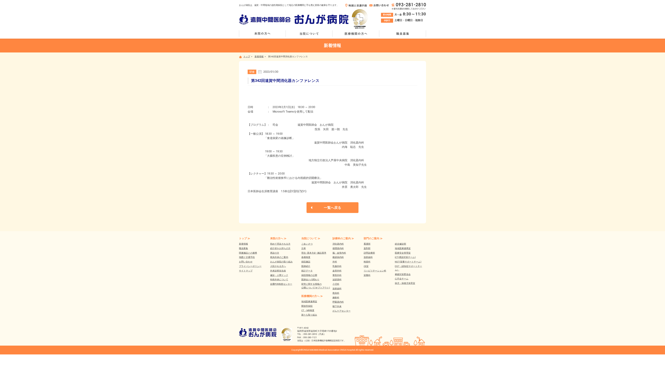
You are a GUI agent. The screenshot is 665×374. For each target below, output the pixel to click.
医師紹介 (305, 266)
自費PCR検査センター (281, 284)
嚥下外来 (337, 306)
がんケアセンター (341, 311)
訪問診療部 (369, 253)
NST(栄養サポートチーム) (408, 261)
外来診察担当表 (278, 270)
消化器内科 (338, 244)
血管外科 (337, 270)
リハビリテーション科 (375, 270)
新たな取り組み (309, 315)
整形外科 (337, 275)
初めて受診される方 (280, 244)
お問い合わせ (245, 261)
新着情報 (259, 56)
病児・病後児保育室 (405, 283)
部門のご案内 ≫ (373, 238)
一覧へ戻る (332, 208)
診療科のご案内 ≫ (343, 238)
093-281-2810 (310, 334)
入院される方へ (278, 266)
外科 (334, 261)
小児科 (335, 284)
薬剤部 (367, 248)
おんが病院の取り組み (281, 261)
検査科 (367, 261)
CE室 (366, 266)
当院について (309, 33)
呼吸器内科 (338, 302)
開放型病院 (307, 306)
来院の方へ (262, 33)
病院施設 (305, 261)
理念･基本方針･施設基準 (313, 253)
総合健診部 (400, 244)
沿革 (303, 248)
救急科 (335, 293)
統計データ (307, 270)
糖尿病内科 (338, 257)
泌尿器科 (337, 279)
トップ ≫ (244, 238)
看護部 (367, 244)
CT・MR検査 (307, 310)
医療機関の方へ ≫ (312, 296)
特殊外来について (279, 279)
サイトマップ (245, 270)
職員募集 (402, 33)
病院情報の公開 (309, 275)
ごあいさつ (307, 244)
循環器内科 (338, 248)
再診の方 (274, 253)
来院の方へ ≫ (278, 238)
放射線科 (337, 288)
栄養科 (367, 275)
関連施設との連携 (248, 253)
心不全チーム (401, 278)
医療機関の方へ (355, 33)
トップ (246, 56)
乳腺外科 (337, 266)
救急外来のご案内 (279, 257)
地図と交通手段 (247, 257)
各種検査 (305, 257)
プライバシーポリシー (250, 266)
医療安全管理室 (403, 253)
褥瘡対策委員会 (403, 274)
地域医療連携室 (309, 301)
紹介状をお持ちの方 (280, 248)
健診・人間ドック (279, 275)
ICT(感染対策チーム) (405, 257)
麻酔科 (335, 297)
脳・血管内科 (339, 253)
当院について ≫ (310, 238)
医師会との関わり (310, 279)
